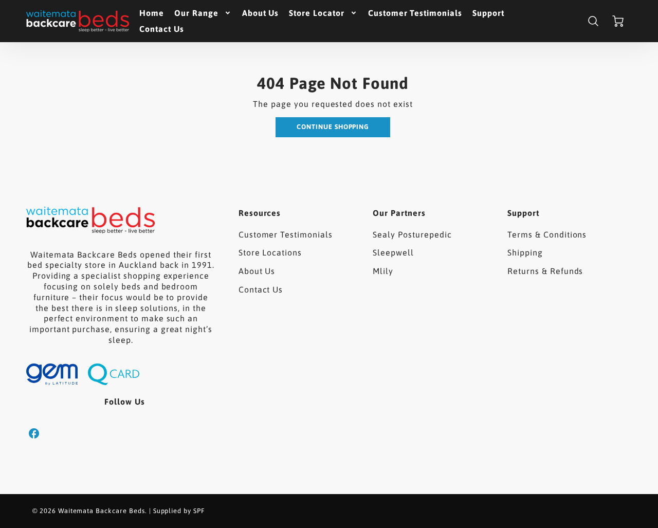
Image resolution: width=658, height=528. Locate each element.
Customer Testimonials (415, 12)
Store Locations (270, 252)
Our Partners (399, 212)
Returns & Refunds (545, 271)
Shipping (525, 252)
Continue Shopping (333, 127)
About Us (260, 12)
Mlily (383, 271)
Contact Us (161, 28)
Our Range (196, 12)
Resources (260, 212)
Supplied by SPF (179, 511)
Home (151, 12)
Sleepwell (393, 252)
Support (488, 12)
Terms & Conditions (547, 234)
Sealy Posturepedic (412, 234)
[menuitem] (151, 13)
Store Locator (316, 12)
